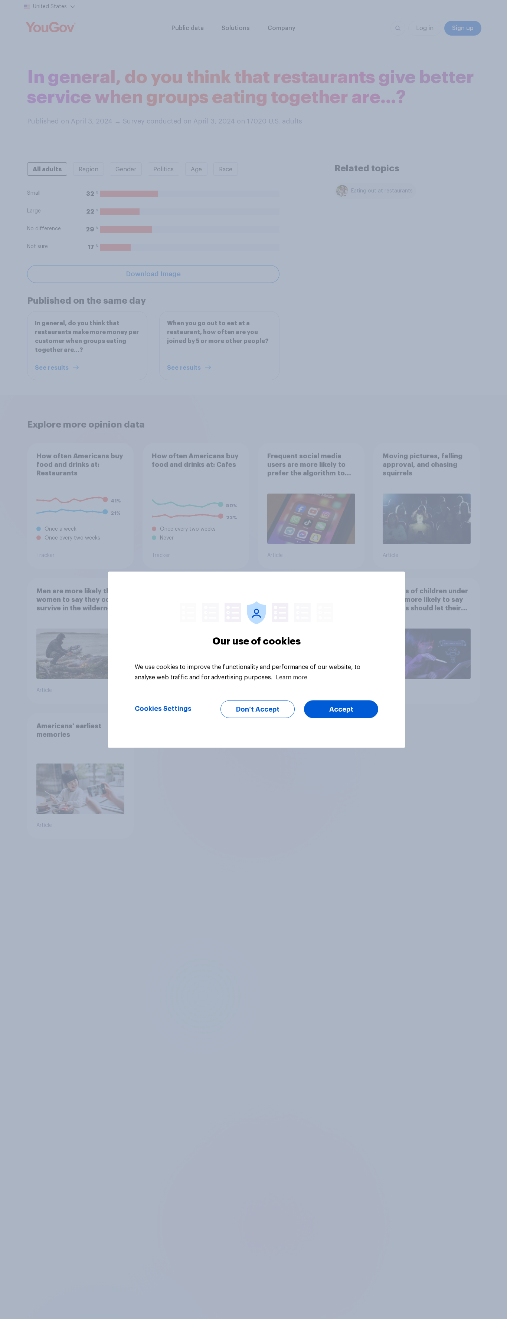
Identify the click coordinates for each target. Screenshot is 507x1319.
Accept (341, 709)
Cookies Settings (163, 708)
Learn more (291, 677)
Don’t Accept (257, 709)
